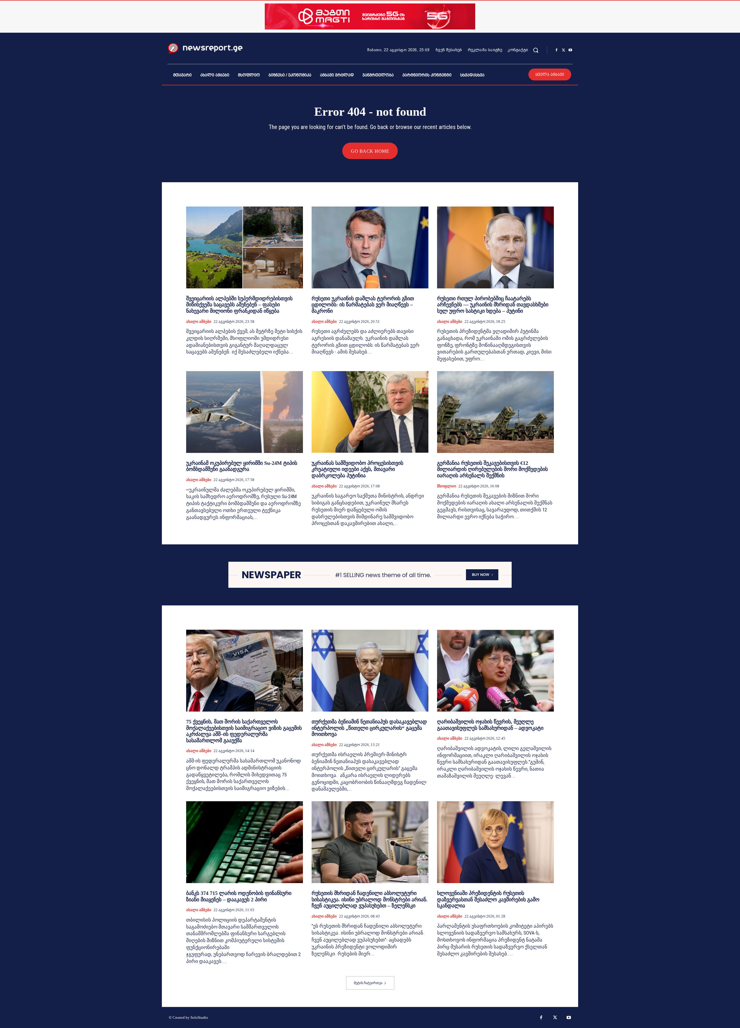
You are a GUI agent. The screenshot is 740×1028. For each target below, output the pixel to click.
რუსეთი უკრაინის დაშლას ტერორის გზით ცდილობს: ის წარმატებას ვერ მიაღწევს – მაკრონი (363, 305)
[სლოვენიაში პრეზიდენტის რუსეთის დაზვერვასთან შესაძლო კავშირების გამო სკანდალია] (495, 842)
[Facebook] (556, 50)
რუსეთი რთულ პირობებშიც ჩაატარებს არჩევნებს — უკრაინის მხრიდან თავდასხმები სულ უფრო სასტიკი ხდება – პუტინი (492, 305)
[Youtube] (570, 50)
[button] (536, 50)
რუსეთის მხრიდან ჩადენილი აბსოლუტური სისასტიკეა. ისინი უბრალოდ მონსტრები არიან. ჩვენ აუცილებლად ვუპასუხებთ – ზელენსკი (370, 899)
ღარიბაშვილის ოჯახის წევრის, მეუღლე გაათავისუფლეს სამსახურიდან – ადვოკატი (490, 725)
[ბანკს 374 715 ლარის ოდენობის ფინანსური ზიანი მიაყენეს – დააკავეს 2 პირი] (244, 842)
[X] (563, 50)
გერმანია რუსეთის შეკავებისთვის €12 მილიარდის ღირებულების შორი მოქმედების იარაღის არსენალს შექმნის (492, 469)
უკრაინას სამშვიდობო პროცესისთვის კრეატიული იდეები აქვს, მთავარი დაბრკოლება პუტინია (357, 469)
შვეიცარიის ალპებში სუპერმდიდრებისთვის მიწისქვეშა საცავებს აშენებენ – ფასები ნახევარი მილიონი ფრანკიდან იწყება (239, 305)
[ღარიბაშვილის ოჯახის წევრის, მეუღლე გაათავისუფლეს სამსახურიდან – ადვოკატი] (495, 671)
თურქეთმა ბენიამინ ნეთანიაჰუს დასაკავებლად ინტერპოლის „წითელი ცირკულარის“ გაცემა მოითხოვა (369, 728)
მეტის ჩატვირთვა (368, 983)
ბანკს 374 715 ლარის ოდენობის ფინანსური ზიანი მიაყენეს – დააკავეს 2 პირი (238, 896)
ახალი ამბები (198, 321)
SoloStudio (199, 1017)
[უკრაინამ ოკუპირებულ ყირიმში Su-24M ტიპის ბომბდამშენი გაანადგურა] (244, 412)
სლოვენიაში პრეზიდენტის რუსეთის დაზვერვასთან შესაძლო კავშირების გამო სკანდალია (488, 899)
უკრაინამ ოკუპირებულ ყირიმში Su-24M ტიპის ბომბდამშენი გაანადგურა (241, 466)
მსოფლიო (446, 486)
